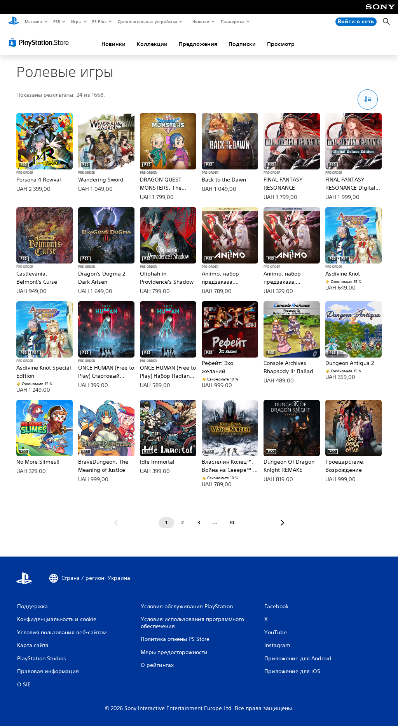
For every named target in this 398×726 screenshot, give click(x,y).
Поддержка (232, 21)
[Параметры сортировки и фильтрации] (368, 99)
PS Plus (99, 21)
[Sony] (380, 12)
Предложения (198, 43)
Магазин (33, 21)
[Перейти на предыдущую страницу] (115, 522)
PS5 (57, 21)
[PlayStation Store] (40, 42)
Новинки (113, 43)
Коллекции (152, 43)
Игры (76, 21)
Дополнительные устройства (148, 21)
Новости (200, 21)
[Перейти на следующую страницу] (282, 522)
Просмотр (281, 43)
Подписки (242, 43)
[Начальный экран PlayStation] (13, 22)
